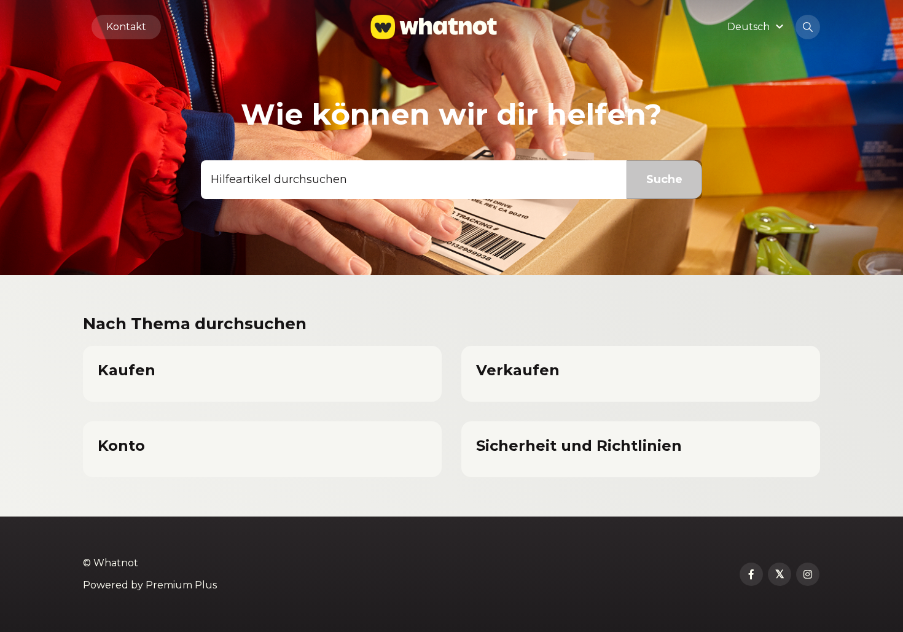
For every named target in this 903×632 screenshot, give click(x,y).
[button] (757, 27)
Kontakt (126, 27)
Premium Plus (181, 585)
